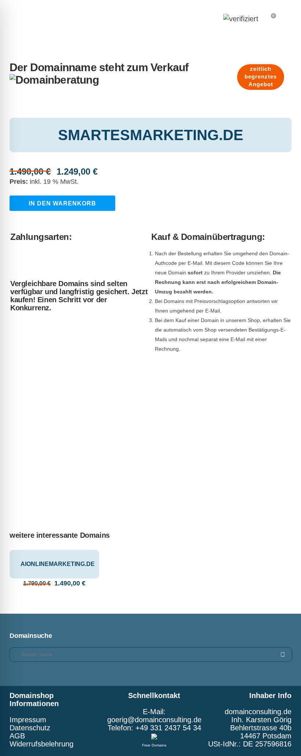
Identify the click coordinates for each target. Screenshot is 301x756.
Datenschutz (30, 728)
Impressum (28, 720)
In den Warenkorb (62, 203)
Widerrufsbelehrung (41, 744)
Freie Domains (154, 745)
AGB (17, 736)
